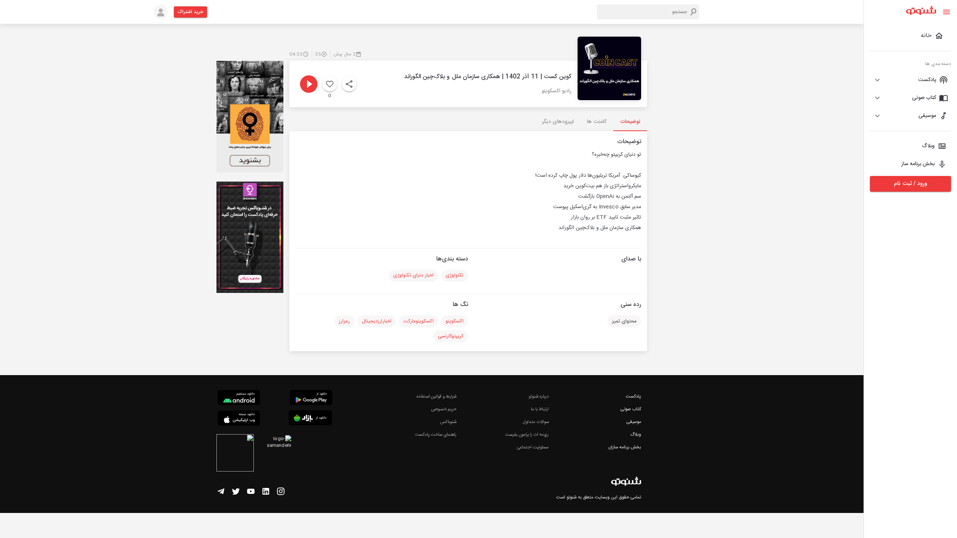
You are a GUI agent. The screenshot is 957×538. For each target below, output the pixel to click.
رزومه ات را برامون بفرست (527, 434)
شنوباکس (448, 421)
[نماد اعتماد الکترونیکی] (235, 454)
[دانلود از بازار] (310, 419)
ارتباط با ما (540, 409)
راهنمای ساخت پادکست (435, 434)
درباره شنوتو (539, 396)
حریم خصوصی (443, 409)
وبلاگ (635, 434)
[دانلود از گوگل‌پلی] (311, 398)
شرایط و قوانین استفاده (436, 396)
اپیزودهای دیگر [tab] (558, 121)
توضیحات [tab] (630, 121)
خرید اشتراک (190, 12)
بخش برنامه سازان (624, 447)
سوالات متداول (536, 421)
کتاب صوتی (630, 409)
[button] (910, 80)
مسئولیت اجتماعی (533, 447)
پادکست (633, 396)
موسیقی (633, 421)
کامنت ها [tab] (596, 121)
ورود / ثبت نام (910, 183)
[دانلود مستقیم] (238, 398)
